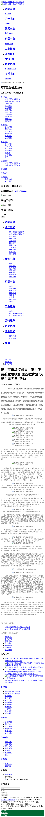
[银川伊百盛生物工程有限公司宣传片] (19, 658)
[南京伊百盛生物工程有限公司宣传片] (19, 663)
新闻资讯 (8, 641)
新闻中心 (8, 362)
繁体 (3, 217)
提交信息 (4, 795)
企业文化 (8, 650)
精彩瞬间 (8, 645)
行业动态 (8, 643)
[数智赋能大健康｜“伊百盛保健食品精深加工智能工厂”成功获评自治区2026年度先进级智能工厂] (24, 669)
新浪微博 (8, 775)
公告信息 (8, 648)
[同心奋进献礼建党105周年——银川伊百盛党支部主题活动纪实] (24, 678)
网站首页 (10, 222)
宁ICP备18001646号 (8, 800)
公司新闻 (8, 364)
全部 (11, 263)
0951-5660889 (21, 191)
